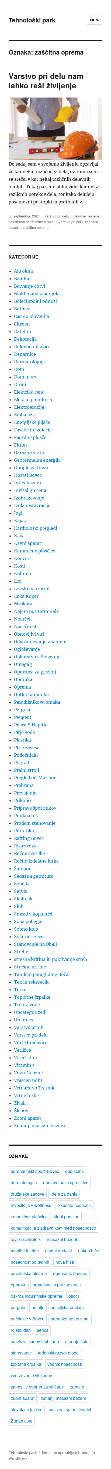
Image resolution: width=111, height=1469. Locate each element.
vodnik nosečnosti (64, 1364)
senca (42, 1330)
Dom (19, 369)
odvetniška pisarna (29, 1273)
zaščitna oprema (35, 227)
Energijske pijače (32, 422)
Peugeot (23, 717)
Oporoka (23, 679)
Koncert (22, 558)
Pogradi (22, 762)
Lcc (17, 581)
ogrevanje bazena (70, 1273)
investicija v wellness (31, 1205)
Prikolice (23, 800)
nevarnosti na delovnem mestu (33, 221)
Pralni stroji (26, 770)
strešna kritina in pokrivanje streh (50, 959)
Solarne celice (28, 936)
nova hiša (65, 1262)
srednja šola (77, 1341)
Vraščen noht (28, 1080)
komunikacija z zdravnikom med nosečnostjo (53, 1228)
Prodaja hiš (26, 815)
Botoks (21, 308)
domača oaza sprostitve (65, 1182)
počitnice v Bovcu (27, 1319)
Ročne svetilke (29, 853)
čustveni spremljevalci (70, 1409)
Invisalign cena (30, 490)
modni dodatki (58, 1250)
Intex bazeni (27, 482)
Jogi (18, 513)
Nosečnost (25, 626)
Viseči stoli (25, 1057)
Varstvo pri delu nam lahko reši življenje (46, 80)
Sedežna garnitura (33, 876)
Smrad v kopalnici (33, 914)
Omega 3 (23, 664)
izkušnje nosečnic (74, 1205)
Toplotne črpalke (32, 997)
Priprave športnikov (35, 808)
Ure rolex (24, 1019)
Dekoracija (25, 339)
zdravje (77, 1387)
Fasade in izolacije (33, 429)
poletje (38, 1307)
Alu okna (23, 271)
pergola (18, 1307)
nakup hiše (88, 1250)
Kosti (19, 566)
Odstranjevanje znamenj (40, 641)
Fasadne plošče (30, 437)
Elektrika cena (29, 392)
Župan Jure (22, 1421)
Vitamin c (24, 1065)
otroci (73, 1296)
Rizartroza (25, 845)
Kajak (20, 520)
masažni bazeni (62, 1239)
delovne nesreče (86, 216)
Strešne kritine (30, 967)
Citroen (22, 324)
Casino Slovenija (31, 316)
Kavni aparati (28, 543)
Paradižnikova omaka (37, 702)
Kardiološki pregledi (35, 528)
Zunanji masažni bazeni (39, 1125)
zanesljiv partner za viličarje (37, 1387)
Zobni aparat (27, 1118)
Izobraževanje (29, 498)
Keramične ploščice (34, 551)
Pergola (22, 709)
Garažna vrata (29, 452)
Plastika (22, 740)
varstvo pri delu (71, 221)
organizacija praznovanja (57, 1285)
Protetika (24, 830)
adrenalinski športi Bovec (35, 1171)
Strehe (21, 951)
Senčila (21, 883)
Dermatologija (29, 361)
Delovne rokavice (32, 346)
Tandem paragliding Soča (41, 974)
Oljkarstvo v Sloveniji (36, 656)
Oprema (22, 687)
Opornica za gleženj (35, 672)
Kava (19, 535)
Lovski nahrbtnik (32, 588)
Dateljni (22, 331)
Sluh (19, 906)
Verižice (22, 1050)
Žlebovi (22, 1110)
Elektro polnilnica (33, 399)
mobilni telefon (25, 1250)
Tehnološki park (32, 19)
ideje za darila (64, 1194)
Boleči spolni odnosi (35, 301)
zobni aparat (22, 1398)
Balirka (21, 278)
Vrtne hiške (26, 1095)
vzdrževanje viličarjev (31, 1375)
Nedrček (23, 619)
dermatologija (24, 1182)
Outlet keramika (31, 694)
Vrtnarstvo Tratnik (34, 1088)
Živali (20, 1103)
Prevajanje (25, 793)
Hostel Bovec (28, 475)
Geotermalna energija (37, 460)
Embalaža (24, 414)
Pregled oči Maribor (35, 777)
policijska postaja (67, 1307)
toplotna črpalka (26, 1364)
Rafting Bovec (29, 838)
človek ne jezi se (27, 1409)
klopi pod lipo (66, 1216)
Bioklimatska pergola (37, 293)
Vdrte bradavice (30, 1042)
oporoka (18, 1285)
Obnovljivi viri (29, 634)
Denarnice (25, 354)
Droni (20, 384)
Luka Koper (26, 596)
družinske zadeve (27, 1194)
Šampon (23, 868)
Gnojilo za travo (31, 467)
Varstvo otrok (28, 1027)
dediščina (74, 1171)
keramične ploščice (29, 1216)
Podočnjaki (26, 755)
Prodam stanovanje (35, 823)
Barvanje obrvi (29, 286)
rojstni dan (21, 1330)
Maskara (23, 603)
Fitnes (20, 445)
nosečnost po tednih (30, 1262)
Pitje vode (24, 732)
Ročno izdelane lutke (36, 861)
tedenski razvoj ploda (58, 1353)
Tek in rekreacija (32, 982)
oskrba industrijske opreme (36, 1296)
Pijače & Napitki (31, 724)
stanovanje (21, 1353)
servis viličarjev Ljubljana (35, 1341)
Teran (20, 989)
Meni (94, 19)
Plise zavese (26, 747)
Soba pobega (27, 921)
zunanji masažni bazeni (63, 1398)
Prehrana (24, 785)
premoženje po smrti (70, 1319)
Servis (20, 891)
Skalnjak (23, 898)
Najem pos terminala (36, 611)
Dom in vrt (25, 377)
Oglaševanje (27, 649)
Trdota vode (27, 1004)
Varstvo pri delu (56, 216)
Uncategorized (29, 1012)
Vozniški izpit (28, 1072)
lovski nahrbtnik (26, 1239)
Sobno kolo (26, 929)
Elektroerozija (29, 407)
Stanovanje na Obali (35, 944)
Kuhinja (22, 573)
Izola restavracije (32, 505)
